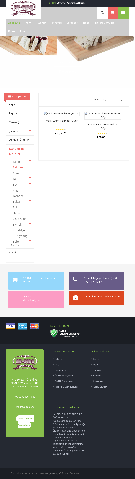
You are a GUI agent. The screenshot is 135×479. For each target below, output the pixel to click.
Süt (14, 184)
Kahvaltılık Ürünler (66, 62)
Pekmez (82, 62)
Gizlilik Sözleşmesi (64, 381)
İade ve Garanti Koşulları (67, 386)
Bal (14, 207)
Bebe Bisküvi (15, 243)
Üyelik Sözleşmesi (64, 375)
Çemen (17, 173)
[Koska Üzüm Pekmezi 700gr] (61, 114)
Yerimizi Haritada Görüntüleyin (25, 422)
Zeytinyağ (19, 219)
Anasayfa (50, 62)
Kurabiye (18, 230)
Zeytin (13, 113)
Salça (16, 201)
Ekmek (17, 224)
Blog (57, 364)
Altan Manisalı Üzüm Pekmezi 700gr (103, 126)
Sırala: (96, 99)
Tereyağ (14, 122)
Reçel (12, 252)
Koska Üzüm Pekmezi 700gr (61, 121)
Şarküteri (14, 131)
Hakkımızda (60, 370)
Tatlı (15, 179)
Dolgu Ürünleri (100, 386)
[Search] (102, 13)
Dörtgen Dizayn (52, 473)
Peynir (13, 104)
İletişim (58, 358)
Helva (16, 213)
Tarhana (18, 196)
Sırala (105, 100)
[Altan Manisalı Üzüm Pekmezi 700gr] (103, 115)
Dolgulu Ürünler (19, 140)
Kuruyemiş (19, 236)
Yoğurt (17, 190)
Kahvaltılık (98, 381)
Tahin (16, 161)
